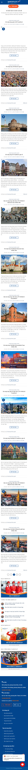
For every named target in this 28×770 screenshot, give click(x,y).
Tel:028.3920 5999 (6, 698)
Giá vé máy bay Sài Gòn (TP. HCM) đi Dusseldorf (14, 297)
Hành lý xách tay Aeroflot (9, 736)
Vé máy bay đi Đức (9, 754)
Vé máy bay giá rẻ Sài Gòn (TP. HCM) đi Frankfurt (14, 392)
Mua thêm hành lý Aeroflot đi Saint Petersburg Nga (15, 620)
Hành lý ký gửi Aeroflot (9, 733)
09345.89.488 (15, 700)
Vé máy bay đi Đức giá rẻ (14, 20)
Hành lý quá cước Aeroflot (9, 738)
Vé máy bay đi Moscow (10, 751)
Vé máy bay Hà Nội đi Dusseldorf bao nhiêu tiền (14, 346)
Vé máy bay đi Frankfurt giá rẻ (14, 154)
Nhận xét (25, 103)
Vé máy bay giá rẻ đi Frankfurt (14, 22)
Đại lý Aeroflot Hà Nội (8, 715)
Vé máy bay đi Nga (9, 748)
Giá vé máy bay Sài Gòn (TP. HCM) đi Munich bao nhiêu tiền (14, 483)
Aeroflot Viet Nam (20, 24)
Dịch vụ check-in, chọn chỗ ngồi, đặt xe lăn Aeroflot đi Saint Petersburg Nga (14, 616)
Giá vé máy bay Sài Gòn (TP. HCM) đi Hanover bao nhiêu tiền (14, 201)
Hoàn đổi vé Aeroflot (8, 731)
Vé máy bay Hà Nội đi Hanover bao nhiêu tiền (14, 249)
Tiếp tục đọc (14, 55)
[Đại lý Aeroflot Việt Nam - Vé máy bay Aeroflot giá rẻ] (14, 2)
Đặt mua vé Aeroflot (8, 723)
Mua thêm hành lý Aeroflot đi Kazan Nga (14, 607)
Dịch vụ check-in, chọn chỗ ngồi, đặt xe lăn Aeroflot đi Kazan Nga (14, 603)
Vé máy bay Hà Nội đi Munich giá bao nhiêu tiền (14, 529)
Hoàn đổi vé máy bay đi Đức (14, 109)
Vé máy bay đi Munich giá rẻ (14, 66)
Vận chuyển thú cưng (8, 741)
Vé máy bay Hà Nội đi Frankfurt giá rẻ (14, 438)
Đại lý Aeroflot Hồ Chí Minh (9, 718)
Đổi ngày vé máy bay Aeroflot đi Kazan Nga (15, 611)
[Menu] (2, 2)
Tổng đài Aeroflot (8, 720)
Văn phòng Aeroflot (8, 713)
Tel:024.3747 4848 (6, 690)
